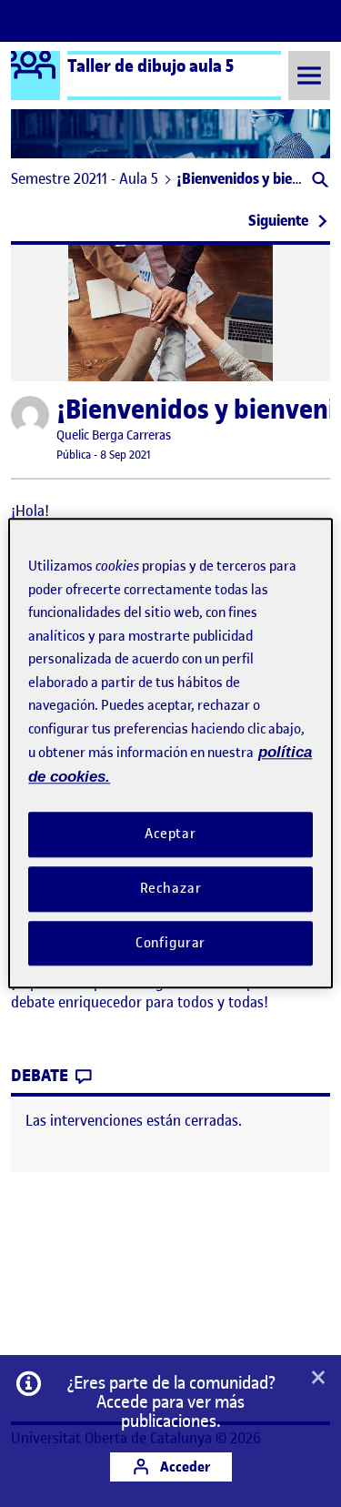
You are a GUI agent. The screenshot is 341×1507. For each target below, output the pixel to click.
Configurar (170, 943)
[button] (318, 181)
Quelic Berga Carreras (113, 435)
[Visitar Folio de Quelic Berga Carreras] (30, 415)
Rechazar (171, 888)
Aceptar (170, 833)
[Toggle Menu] (309, 75)
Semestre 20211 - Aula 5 (84, 178)
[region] (170, 753)
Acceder (183, 1466)
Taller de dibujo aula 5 (150, 65)
